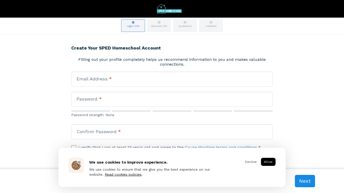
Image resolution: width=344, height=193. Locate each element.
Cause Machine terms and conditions (221, 147)
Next (305, 181)
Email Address (94, 78)
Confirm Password (99, 131)
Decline (251, 162)
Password (89, 99)
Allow (268, 162)
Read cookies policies (123, 174)
